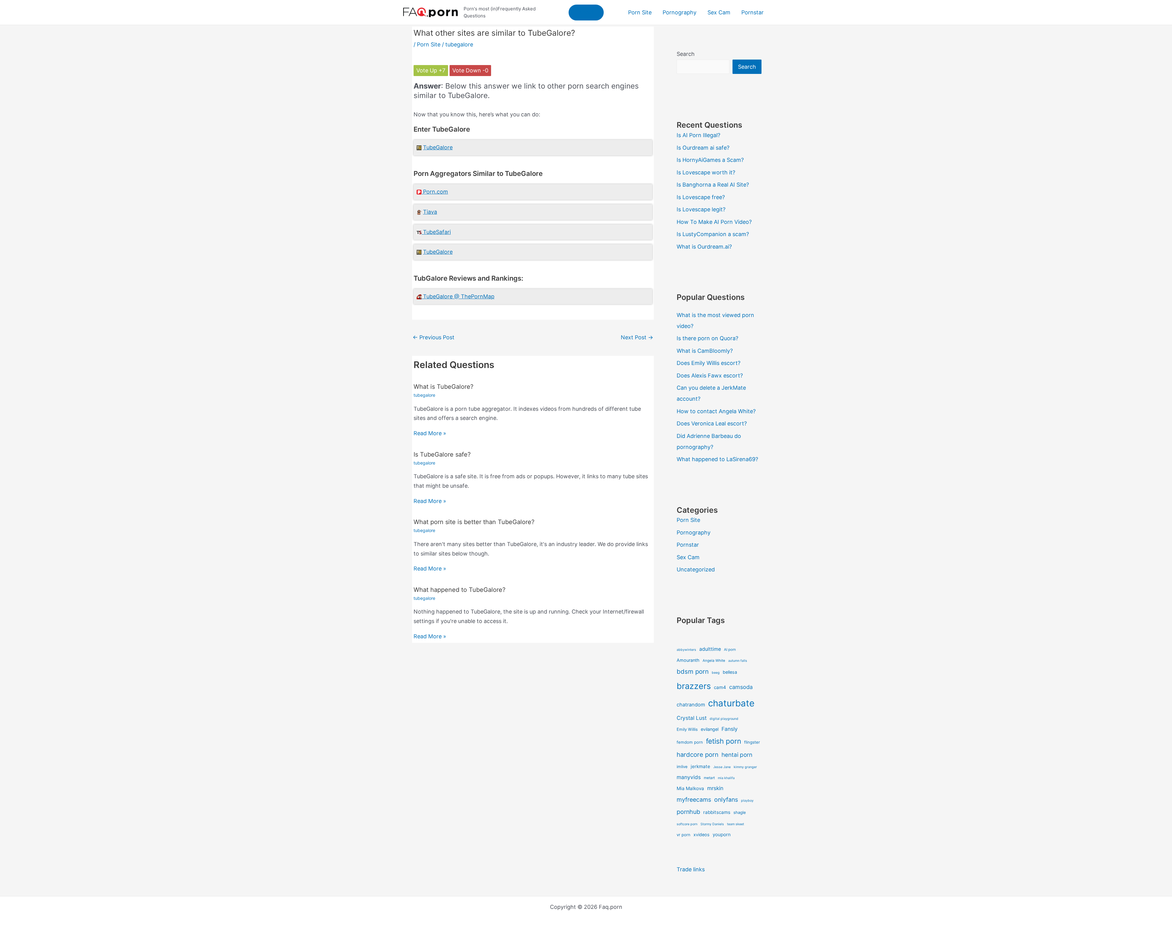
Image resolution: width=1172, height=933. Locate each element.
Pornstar (688, 544)
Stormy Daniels (712, 824)
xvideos (701, 834)
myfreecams (694, 799)
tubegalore (459, 44)
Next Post (637, 337)
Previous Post (433, 337)
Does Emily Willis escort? (708, 363)
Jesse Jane (722, 767)
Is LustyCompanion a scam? (713, 234)
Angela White (714, 660)
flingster (752, 742)
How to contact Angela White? (716, 411)
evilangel (709, 729)
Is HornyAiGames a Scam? (710, 160)
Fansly (730, 729)
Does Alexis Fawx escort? (710, 375)
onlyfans (726, 799)
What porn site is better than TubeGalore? (474, 522)
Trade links (691, 869)
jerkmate (700, 766)
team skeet (735, 824)
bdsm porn (693, 671)
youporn (722, 834)
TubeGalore (438, 147)
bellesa (730, 672)
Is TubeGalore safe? (442, 454)
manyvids (689, 777)
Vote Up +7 (430, 70)
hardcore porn (697, 754)
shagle (739, 812)
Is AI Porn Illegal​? (698, 135)
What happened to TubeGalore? (459, 589)
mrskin (715, 788)
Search (686, 54)
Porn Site (428, 44)
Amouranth (688, 660)
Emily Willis (687, 729)
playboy (747, 801)
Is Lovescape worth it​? (706, 172)
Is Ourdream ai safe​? (703, 147)
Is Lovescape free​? (701, 197)
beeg (716, 673)
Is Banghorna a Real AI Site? (713, 184)
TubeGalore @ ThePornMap (458, 296)
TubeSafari (437, 232)
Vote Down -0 (470, 70)
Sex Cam (688, 557)
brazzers (694, 686)
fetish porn (723, 741)
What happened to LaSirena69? (717, 459)
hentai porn (737, 754)
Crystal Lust (692, 718)
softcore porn (687, 824)
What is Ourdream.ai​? (704, 246)
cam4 (720, 687)
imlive (682, 766)
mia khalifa (726, 778)
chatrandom (691, 705)
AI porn (730, 649)
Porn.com (435, 191)
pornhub (688, 811)
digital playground (724, 719)
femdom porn (690, 742)
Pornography (694, 532)
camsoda (741, 686)
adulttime (710, 649)
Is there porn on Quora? (707, 338)
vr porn (683, 834)
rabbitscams (716, 812)
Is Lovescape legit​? (701, 209)
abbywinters (686, 650)
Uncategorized (696, 569)
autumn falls (737, 661)
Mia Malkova (690, 788)
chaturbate (731, 703)
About (586, 12)
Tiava (430, 212)
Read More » (430, 433)
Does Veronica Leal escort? (712, 423)
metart (709, 778)
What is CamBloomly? (705, 351)
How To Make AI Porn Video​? (714, 222)
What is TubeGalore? (443, 386)
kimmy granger (745, 767)
